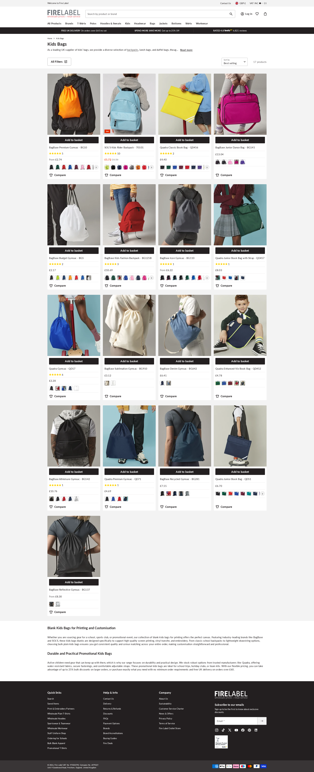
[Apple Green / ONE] (107, 167)
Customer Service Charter (171, 708)
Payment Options (111, 723)
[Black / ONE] (51, 167)
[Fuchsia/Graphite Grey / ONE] (144, 277)
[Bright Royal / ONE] (70, 167)
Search (50, 698)
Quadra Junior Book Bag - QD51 (233, 479)
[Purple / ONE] (200, 167)
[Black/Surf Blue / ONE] (175, 277)
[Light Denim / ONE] (169, 383)
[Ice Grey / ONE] (76, 498)
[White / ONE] (89, 277)
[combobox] (160, 14)
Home (49, 38)
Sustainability (165, 703)
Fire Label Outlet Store (170, 728)
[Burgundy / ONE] (76, 167)
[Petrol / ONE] (181, 493)
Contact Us (225, 3)
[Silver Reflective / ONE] (58, 604)
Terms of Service (167, 723)
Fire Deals (108, 743)
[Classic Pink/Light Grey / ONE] (230, 162)
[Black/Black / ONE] (162, 277)
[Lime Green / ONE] (58, 277)
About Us (163, 698)
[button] (54, 23)
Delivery (107, 703)
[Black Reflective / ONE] (51, 604)
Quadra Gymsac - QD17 (62, 368)
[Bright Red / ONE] (64, 167)
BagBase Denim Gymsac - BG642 (178, 368)
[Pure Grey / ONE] (187, 493)
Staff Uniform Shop (56, 733)
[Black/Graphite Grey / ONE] (58, 498)
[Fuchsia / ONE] (125, 167)
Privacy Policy (165, 718)
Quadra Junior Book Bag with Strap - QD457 (239, 258)
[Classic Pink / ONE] (82, 167)
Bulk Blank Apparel (56, 743)
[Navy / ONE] (64, 277)
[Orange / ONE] (138, 167)
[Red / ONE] (144, 167)
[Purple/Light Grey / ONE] (243, 162)
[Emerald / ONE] (249, 493)
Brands (106, 728)
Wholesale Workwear (57, 728)
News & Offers (166, 713)
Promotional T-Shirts (57, 748)
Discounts (108, 713)
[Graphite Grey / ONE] (132, 167)
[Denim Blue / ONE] (162, 383)
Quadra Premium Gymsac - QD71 (123, 479)
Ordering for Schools (57, 738)
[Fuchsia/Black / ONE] (236, 162)
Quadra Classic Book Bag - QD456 (179, 147)
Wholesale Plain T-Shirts (58, 713)
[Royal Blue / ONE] (82, 277)
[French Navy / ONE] (119, 167)
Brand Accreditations (113, 733)
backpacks (132, 49)
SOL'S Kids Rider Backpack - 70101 (124, 147)
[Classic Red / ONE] (89, 167)
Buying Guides (110, 738)
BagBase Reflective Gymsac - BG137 (69, 589)
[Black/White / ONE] (224, 162)
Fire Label (58, 765)
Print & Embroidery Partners (61, 708)
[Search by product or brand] (231, 14)
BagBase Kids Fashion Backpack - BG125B (128, 258)
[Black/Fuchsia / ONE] (218, 162)
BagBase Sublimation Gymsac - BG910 (126, 368)
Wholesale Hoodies (56, 718)
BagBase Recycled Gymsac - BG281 (180, 479)
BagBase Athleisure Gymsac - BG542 (69, 479)
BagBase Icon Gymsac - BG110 (177, 258)
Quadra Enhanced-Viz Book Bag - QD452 (238, 368)
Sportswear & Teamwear (58, 723)
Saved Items (53, 703)
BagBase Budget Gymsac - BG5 (66, 258)
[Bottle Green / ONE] (58, 167)
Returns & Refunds (112, 708)
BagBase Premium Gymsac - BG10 (68, 147)
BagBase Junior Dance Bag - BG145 (235, 147)
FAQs (105, 718)
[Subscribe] (261, 721)
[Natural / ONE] (107, 383)
